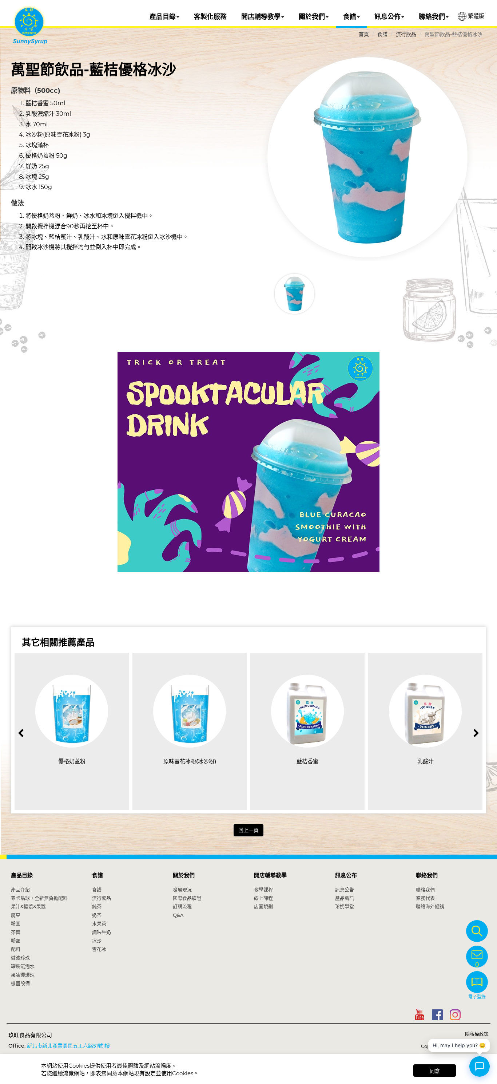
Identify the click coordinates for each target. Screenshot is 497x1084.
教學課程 (263, 889)
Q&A (178, 915)
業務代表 (425, 898)
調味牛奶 (101, 932)
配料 (15, 949)
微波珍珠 (20, 958)
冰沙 (97, 940)
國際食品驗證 (187, 898)
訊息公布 (346, 875)
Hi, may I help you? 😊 (459, 1045)
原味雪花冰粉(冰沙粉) (189, 761)
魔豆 (15, 915)
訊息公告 (344, 889)
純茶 (97, 906)
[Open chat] (479, 1066)
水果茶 (99, 923)
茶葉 (15, 932)
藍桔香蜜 (307, 761)
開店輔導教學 (261, 17)
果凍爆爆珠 (23, 975)
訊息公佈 (387, 17)
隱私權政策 (477, 1034)
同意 (435, 1071)
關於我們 (312, 17)
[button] (476, 733)
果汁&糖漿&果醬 (28, 906)
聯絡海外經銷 (430, 906)
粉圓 (15, 923)
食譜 (349, 17)
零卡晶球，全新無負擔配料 (39, 898)
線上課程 (263, 898)
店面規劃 (263, 906)
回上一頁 (248, 830)
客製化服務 (210, 17)
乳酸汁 (425, 761)
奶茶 (97, 915)
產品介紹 (20, 889)
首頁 (364, 34)
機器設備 (20, 983)
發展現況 (182, 889)
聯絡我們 (432, 17)
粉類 (15, 940)
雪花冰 (99, 949)
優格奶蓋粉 (72, 761)
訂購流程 (182, 906)
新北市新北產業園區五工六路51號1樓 (68, 1045)
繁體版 (475, 15)
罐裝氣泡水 (23, 966)
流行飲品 (406, 34)
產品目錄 (163, 17)
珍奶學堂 (344, 906)
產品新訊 (344, 898)
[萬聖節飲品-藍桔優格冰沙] (367, 157)
